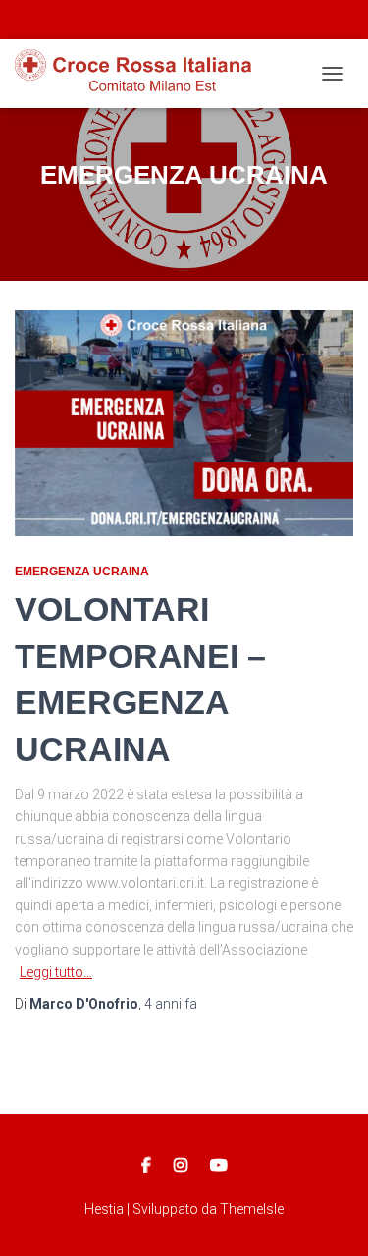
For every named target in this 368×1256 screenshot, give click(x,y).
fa (170, 1003)
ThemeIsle (252, 1209)
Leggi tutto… (56, 972)
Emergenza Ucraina (82, 571)
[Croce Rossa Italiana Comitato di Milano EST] (140, 73)
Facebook (146, 1165)
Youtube (218, 1165)
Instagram (180, 1165)
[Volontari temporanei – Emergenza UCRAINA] (184, 422)
